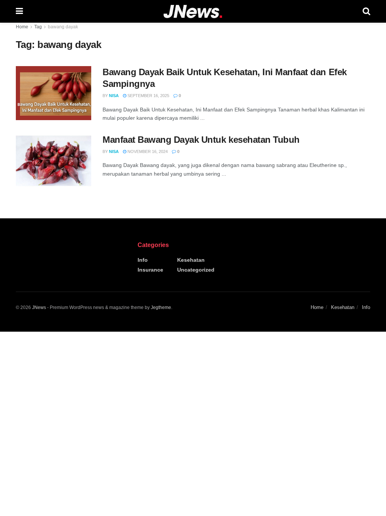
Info (143, 260)
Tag (38, 26)
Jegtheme (161, 307)
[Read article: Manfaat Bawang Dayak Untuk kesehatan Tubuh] (53, 161)
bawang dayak (63, 26)
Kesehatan (191, 260)
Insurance (150, 270)
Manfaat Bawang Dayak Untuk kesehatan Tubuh (201, 139)
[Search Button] (366, 11)
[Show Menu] (19, 11)
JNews (39, 307)
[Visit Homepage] (193, 11)
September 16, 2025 (147, 95)
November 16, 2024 (147, 151)
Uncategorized (195, 270)
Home (22, 26)
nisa (114, 95)
